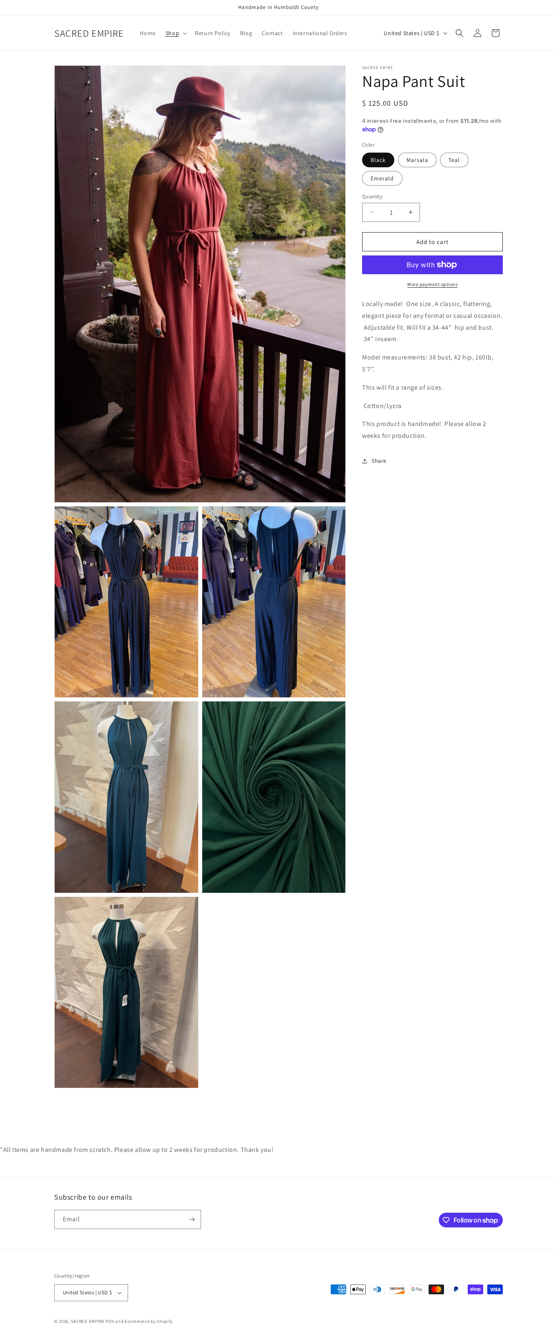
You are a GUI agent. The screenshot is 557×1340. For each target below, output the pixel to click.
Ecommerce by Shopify (149, 1321)
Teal (454, 159)
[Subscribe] (192, 1219)
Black (378, 159)
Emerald (382, 178)
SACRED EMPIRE (88, 1321)
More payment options (432, 284)
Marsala (417, 159)
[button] (175, 33)
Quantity (372, 196)
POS (110, 1321)
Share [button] (379, 460)
